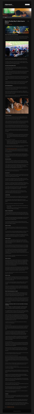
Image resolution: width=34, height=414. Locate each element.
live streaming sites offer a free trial (12, 148)
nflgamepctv (8, 4)
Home (6, 17)
